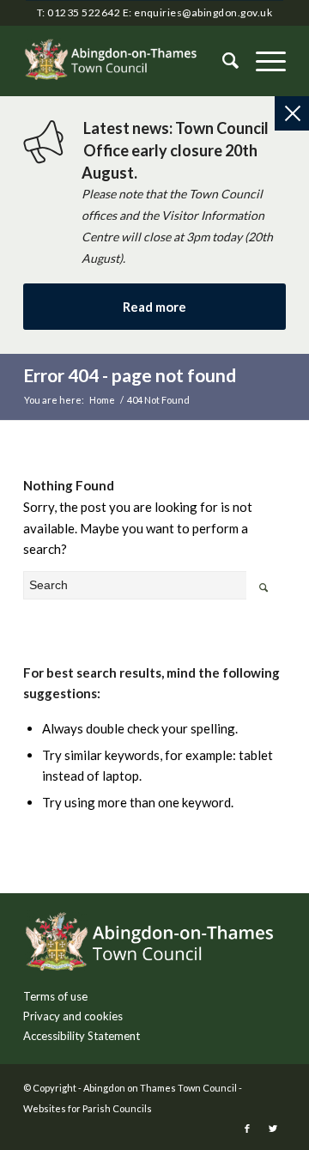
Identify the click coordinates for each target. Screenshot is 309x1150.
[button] (262, 61)
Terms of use (55, 996)
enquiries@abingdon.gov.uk (203, 12)
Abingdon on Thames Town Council (160, 1087)
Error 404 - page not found (129, 375)
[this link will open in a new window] (247, 1128)
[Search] (222, 61)
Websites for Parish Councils (87, 1108)
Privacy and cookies (73, 1016)
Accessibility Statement (81, 1036)
